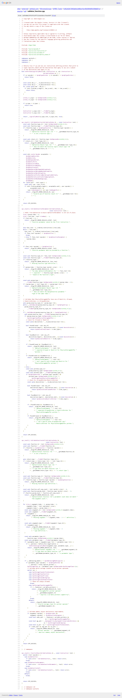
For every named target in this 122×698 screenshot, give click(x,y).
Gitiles (11, 695)
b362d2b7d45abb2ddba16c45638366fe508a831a (82, 9)
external (25, 9)
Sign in (118, 3)
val (25, 11)
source (19, 11)
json (118, 695)
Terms (21, 695)
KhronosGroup (45, 9)
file (53, 15)
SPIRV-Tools (57, 9)
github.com (34, 9)
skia (18, 9)
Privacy (16, 695)
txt (114, 695)
